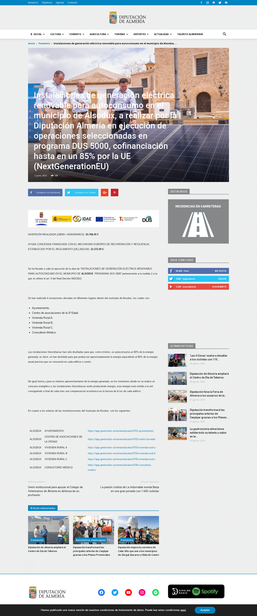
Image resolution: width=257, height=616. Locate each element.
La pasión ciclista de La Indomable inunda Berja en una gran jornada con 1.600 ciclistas (129, 489)
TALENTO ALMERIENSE (190, 34)
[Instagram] (207, 2)
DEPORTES (140, 34)
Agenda (60, 2)
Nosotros (33, 2)
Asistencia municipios (91, 540)
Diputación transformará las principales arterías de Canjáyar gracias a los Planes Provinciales (91, 551)
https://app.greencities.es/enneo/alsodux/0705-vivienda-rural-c (121, 459)
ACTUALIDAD (161, 34)
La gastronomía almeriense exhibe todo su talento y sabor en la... (208, 432)
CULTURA (55, 34)
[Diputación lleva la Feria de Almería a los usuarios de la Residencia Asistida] (177, 396)
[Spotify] (214, 2)
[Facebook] (201, 2)
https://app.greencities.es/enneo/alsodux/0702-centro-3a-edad (121, 439)
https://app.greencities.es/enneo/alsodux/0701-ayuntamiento (121, 431)
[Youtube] (226, 2)
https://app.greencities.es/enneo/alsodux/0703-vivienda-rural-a (121, 447)
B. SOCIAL (36, 34)
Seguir (222, 278)
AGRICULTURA (98, 34)
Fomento (38, 86)
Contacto (72, 2)
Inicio (31, 43)
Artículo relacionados (42, 508)
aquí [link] (183, 610)
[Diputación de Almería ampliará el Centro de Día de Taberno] (48, 530)
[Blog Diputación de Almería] (128, 18)
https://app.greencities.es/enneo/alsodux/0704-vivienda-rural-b (121, 453)
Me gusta (220, 270)
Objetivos (47, 2)
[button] (224, 34)
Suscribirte (219, 286)
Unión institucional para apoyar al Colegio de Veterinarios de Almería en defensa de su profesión (55, 491)
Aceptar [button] (205, 610)
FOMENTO (75, 34)
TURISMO (119, 34)
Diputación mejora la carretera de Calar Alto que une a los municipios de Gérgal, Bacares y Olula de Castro (138, 551)
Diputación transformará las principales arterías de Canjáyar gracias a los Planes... (209, 413)
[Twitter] (220, 2)
